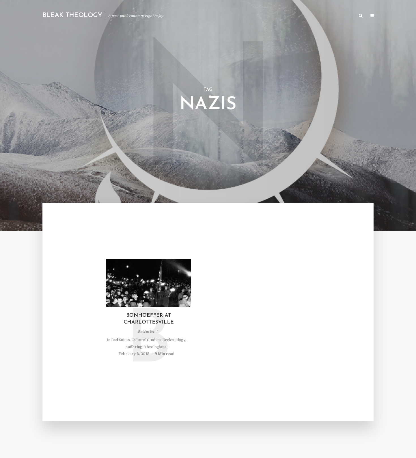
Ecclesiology (173, 340)
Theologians (155, 347)
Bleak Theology (72, 15)
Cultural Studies (146, 340)
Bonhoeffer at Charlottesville (149, 319)
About (286, 16)
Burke (149, 331)
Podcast (307, 16)
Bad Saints (120, 340)
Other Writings (337, 16)
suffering (134, 347)
